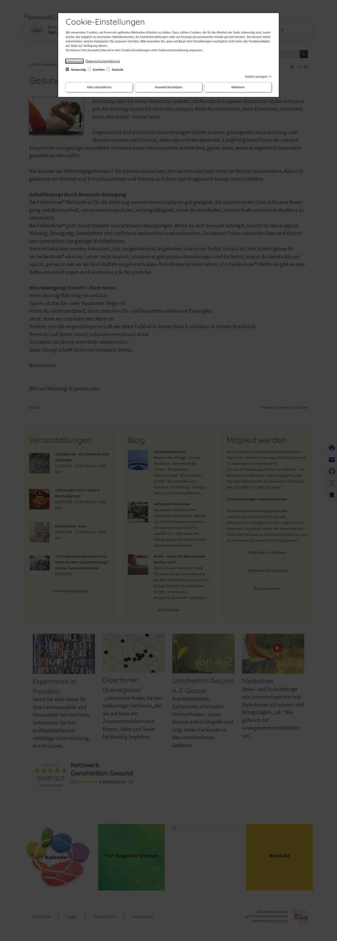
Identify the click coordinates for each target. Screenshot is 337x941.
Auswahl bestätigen (168, 87)
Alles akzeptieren (99, 87)
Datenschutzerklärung (103, 61)
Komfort (98, 70)
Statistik (117, 70)
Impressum (74, 61)
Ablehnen (237, 87)
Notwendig (78, 70)
